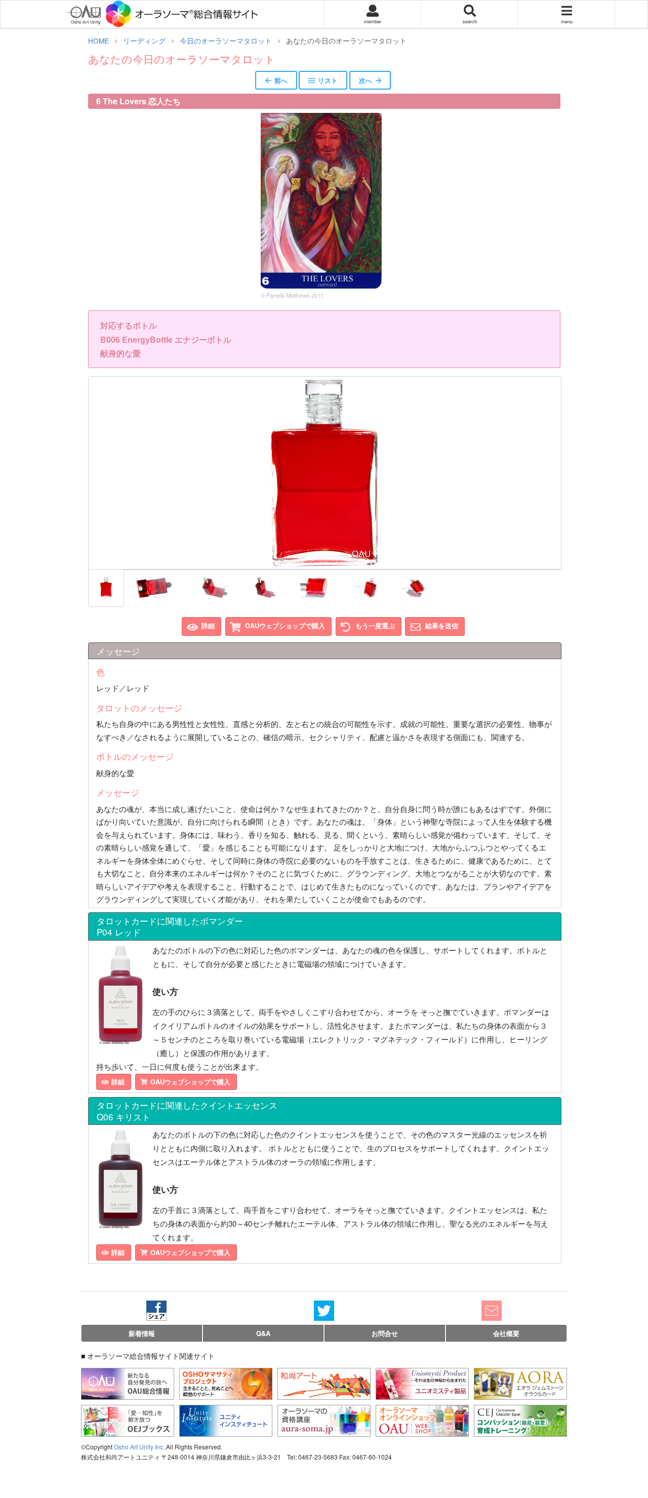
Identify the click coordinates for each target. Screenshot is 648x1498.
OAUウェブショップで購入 (285, 625)
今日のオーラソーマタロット (226, 40)
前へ (281, 80)
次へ (365, 80)
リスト (328, 80)
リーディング (144, 40)
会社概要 (506, 1333)
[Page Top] (632, 1449)
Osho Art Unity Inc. (139, 1446)
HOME (98, 40)
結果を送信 (441, 625)
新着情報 (142, 1333)
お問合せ (385, 1333)
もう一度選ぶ (375, 625)
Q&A (263, 1333)
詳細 (208, 625)
